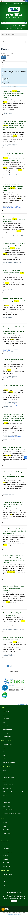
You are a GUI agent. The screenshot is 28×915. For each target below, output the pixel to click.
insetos (4, 437)
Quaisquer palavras (20, 71)
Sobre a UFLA (7, 27)
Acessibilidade (8, 3)
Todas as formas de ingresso (9, 762)
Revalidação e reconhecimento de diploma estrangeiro (11, 814)
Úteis (4, 878)
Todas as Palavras (8, 71)
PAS (4, 755)
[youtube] (25, 25)
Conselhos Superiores (7, 845)
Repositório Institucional (8, 809)
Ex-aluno (5, 837)
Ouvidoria (5, 795)
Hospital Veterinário (7, 788)
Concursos (5, 781)
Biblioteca (5, 770)
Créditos (5, 881)
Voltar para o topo (22, 704)
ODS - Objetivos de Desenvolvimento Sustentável (13, 791)
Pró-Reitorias (5, 725)
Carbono (16, 206)
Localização (5, 859)
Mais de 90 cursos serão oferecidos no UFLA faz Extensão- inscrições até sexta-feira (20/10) (14, 531)
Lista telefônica (14, 901)
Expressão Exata (8, 73)
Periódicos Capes (6, 802)
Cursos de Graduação (7, 744)
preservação (15, 405)
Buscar (3, 57)
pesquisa (12, 403)
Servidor (5, 826)
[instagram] (15, 25)
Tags (5, 83)
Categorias (6, 78)
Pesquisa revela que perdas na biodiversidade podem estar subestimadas (14, 219)
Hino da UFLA (6, 862)
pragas (8, 437)
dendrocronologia (6, 350)
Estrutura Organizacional (8, 852)
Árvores (12, 207)
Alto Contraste (15, 3)
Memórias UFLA (6, 866)
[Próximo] (13, 666)
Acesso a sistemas (7, 736)
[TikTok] (21, 25)
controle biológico (18, 436)
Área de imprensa (18, 28)
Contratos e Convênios (8, 784)
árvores (14, 349)
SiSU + (4, 751)
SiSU (4, 748)
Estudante (5, 822)
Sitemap (21, 3)
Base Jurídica (5, 855)
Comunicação (6, 718)
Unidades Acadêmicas (7, 729)
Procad (15, 403)
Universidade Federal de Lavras (13, 914)
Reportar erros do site (7, 874)
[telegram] (23, 25)
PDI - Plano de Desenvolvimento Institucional (12, 799)
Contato (11, 28)
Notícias (4, 715)
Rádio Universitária (7, 806)
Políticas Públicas (18, 207)
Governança (5, 733)
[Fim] (16, 666)
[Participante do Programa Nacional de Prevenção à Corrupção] (4, 694)
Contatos (6, 79)
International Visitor (7, 833)
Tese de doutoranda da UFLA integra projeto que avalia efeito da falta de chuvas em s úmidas (14, 246)
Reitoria (4, 722)
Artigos (5, 81)
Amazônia (10, 405)
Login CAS (5, 885)
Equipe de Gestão (14, 27)
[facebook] (13, 25)
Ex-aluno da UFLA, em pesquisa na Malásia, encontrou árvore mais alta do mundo (13, 273)
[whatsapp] (17, 25)
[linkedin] (19, 25)
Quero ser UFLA (6, 829)
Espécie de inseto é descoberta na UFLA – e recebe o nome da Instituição (13, 588)
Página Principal (6, 711)
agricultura (12, 436)
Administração (6, 848)
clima (11, 349)
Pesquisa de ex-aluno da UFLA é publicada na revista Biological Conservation (13, 504)
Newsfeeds (6, 82)
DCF (17, 349)
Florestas (12, 206)
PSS (4, 758)
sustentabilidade (13, 437)
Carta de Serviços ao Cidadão (9, 777)
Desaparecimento (6, 207)
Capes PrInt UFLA (6, 774)
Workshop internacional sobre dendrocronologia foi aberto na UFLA (14, 301)
